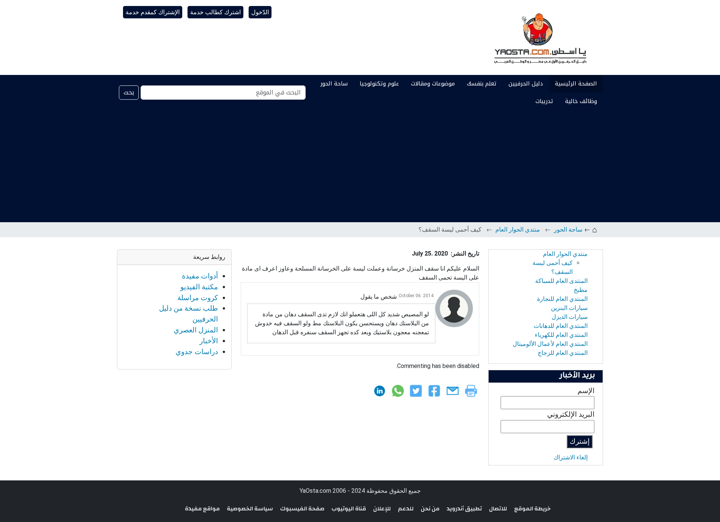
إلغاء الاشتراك (571, 457)
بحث (129, 92)
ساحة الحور (334, 83)
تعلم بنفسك (481, 83)
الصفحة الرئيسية (576, 83)
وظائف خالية (581, 101)
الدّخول (260, 12)
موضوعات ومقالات (433, 83)
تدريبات (544, 101)
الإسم (586, 390)
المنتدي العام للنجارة (562, 298)
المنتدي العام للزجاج (563, 352)
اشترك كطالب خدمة (215, 12)
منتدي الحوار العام (517, 229)
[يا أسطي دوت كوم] (539, 37)
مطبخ (581, 289)
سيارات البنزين (569, 307)
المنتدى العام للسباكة (561, 280)
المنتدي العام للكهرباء (561, 334)
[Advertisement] (360, 166)
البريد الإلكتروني (570, 414)
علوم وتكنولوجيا (379, 83)
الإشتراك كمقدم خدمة (153, 12)
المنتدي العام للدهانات (561, 325)
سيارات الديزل (570, 316)
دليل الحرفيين (525, 83)
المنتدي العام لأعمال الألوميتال (550, 343)
